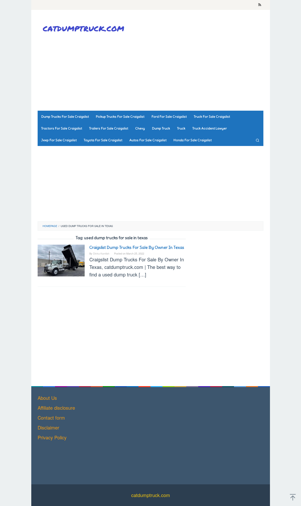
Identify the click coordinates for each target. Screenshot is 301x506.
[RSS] (259, 5)
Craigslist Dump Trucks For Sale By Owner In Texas (136, 247)
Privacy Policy (52, 437)
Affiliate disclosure (56, 407)
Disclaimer (48, 427)
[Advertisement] (177, 73)
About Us (47, 397)
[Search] (257, 140)
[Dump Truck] (85, 28)
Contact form (51, 417)
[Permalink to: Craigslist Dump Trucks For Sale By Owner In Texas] (61, 259)
